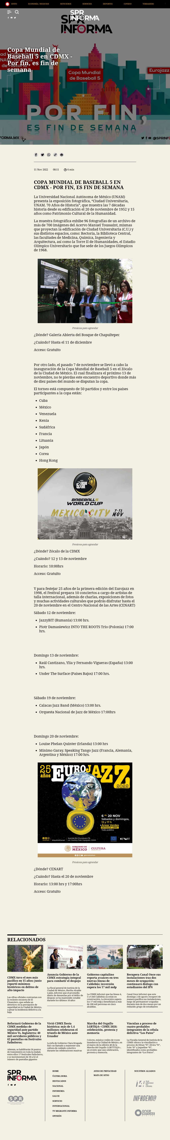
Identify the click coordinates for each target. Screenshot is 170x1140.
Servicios (25, 3)
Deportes (46, 3)
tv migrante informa (64, 1111)
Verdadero (86, 3)
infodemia (58, 1091)
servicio (57, 1101)
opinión (56, 1116)
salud (55, 1096)
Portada (132, 3)
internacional (61, 1106)
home (55, 1071)
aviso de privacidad (105, 1071)
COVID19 (66, 3)
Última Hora (109, 3)
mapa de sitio (101, 1075)
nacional (57, 1086)
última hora (59, 1076)
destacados (59, 1081)
